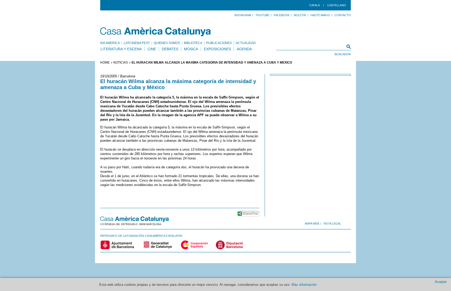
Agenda (244, 49)
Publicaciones (219, 43)
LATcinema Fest (137, 43)
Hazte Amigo (320, 15)
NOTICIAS (120, 62)
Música (191, 49)
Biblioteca (193, 43)
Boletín (300, 15)
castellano (336, 5)
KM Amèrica (110, 43)
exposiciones (217, 49)
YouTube (262, 15)
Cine (151, 49)
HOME (105, 62)
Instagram (242, 15)
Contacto (343, 15)
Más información (304, 285)
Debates (170, 49)
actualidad (246, 43)
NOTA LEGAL (332, 223)
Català (314, 5)
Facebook (281, 15)
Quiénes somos (167, 43)
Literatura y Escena (121, 49)
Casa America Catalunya (155, 31)
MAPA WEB (312, 223)
